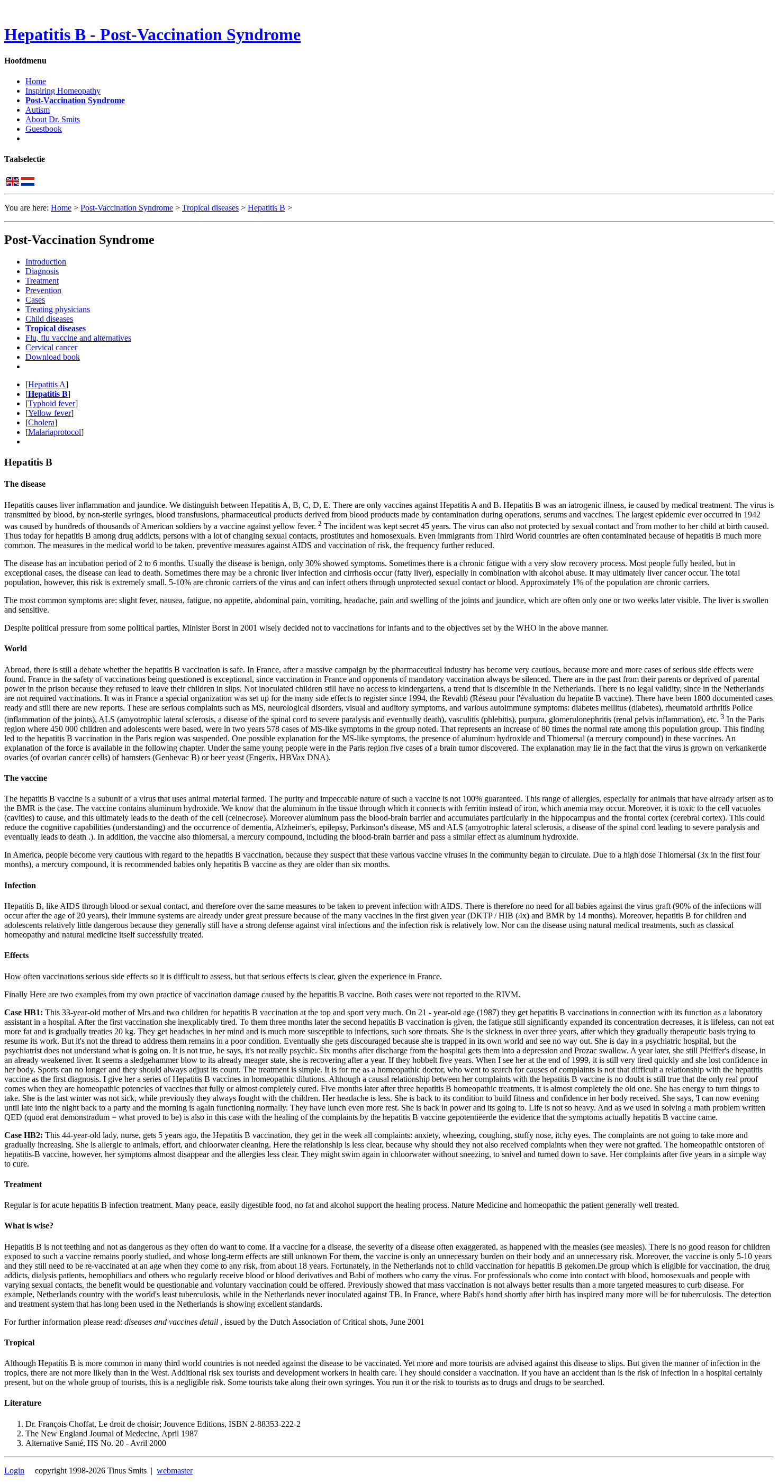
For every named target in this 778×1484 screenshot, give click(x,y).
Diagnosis (42, 271)
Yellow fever (49, 412)
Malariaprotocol (54, 431)
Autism (37, 109)
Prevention (43, 290)
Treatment (42, 280)
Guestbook (43, 128)
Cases (35, 299)
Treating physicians (57, 309)
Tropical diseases (210, 207)
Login (14, 1470)
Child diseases (49, 318)
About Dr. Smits (52, 119)
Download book (52, 356)
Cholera (41, 422)
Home (35, 81)
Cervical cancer (51, 347)
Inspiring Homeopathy (63, 90)
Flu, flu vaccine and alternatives (78, 337)
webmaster (175, 1470)
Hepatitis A (47, 384)
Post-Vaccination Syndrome (75, 100)
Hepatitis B (266, 207)
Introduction (45, 261)
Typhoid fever (51, 403)
